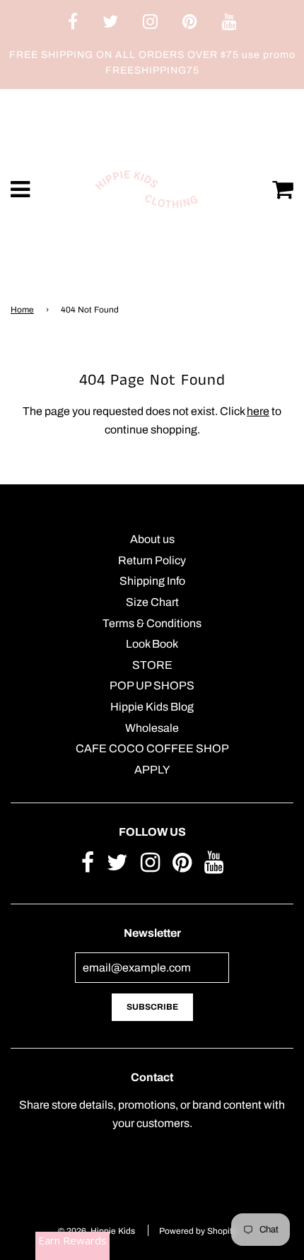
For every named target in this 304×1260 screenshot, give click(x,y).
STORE (152, 665)
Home (22, 310)
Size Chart (152, 602)
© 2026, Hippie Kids (96, 1231)
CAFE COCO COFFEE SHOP (152, 748)
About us (152, 539)
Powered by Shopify (197, 1231)
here (258, 411)
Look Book (152, 644)
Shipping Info (152, 581)
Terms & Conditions (152, 623)
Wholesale (152, 728)
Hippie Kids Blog (152, 707)
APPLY (152, 770)
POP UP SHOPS (152, 685)
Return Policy (152, 560)
